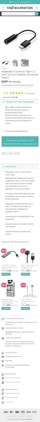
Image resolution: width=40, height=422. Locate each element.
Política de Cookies (11, 397)
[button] (3, 7)
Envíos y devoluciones (12, 378)
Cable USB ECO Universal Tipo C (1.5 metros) (27, 301)
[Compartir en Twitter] (11, 153)
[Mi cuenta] (36, 7)
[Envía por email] (14, 153)
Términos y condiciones (13, 382)
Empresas (29, 416)
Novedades (11, 416)
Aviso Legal (9, 402)
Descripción (11, 166)
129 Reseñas (30, 94)
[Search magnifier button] (36, 14)
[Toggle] (4, 101)
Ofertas (20, 416)
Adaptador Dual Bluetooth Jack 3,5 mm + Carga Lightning (10, 301)
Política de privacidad (12, 393)
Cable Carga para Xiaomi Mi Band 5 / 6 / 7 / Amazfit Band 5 (29, 267)
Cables (4, 68)
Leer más (6, 274)
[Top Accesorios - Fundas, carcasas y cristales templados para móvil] (20, 8)
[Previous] (5, 39)
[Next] (35, 39)
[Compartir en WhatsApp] (3, 153)
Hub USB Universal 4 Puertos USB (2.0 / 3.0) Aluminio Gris (9, 267)
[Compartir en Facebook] (7, 153)
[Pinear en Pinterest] (18, 153)
